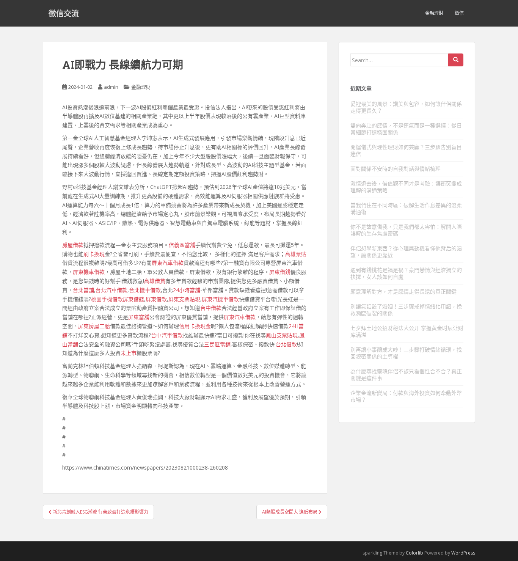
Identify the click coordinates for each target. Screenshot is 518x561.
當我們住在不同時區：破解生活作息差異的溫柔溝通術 (406, 208)
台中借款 (210, 307)
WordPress (463, 553)
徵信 (459, 13)
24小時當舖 (186, 290)
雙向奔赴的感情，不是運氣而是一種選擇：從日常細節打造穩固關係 (406, 129)
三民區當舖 (217, 344)
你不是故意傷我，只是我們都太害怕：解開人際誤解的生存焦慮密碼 (406, 230)
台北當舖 (83, 290)
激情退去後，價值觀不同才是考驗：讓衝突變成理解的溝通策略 (406, 187)
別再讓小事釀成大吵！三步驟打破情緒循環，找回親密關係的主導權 (406, 353)
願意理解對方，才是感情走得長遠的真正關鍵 (403, 291)
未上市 (129, 353)
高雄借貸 (154, 280)
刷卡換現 (94, 254)
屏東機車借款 (89, 271)
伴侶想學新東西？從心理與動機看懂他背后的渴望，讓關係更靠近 (406, 252)
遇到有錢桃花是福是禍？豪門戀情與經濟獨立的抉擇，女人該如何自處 (406, 273)
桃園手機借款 (107, 299)
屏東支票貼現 (184, 299)
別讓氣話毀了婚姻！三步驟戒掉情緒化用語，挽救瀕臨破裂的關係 (406, 310)
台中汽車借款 (167, 335)
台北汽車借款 (111, 290)
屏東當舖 (138, 317)
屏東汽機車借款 (220, 299)
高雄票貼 (295, 254)
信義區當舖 (182, 244)
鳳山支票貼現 (282, 335)
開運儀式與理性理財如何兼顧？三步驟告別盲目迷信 (406, 150)
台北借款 (286, 344)
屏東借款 (156, 299)
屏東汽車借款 (168, 262)
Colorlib (414, 553)
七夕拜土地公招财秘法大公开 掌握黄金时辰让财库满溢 (406, 331)
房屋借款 (72, 244)
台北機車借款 (145, 290)
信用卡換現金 (195, 326)
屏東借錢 (279, 271)
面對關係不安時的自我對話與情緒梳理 (395, 168)
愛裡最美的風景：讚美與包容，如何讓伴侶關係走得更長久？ (406, 107)
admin (111, 86)
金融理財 (434, 13)
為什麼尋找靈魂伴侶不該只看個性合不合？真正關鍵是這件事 (406, 375)
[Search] (455, 59)
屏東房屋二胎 (94, 326)
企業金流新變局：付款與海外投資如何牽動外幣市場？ (406, 396)
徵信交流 (64, 13)
